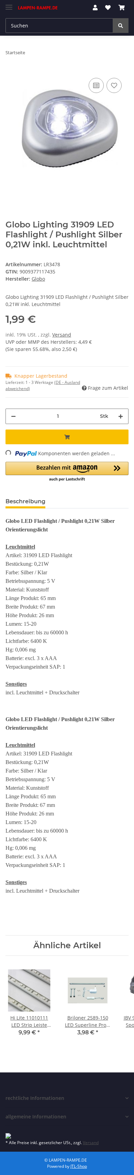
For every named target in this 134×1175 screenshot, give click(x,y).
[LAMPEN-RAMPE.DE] (38, 7)
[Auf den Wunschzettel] (114, 85)
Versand (61, 334)
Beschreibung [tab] (25, 501)
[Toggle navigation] (8, 4)
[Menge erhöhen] (120, 416)
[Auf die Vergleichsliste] (96, 85)
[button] (95, 7)
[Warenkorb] (122, 7)
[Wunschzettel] (107, 7)
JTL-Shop (78, 1166)
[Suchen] (121, 25)
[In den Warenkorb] (67, 437)
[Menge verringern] (13, 416)
